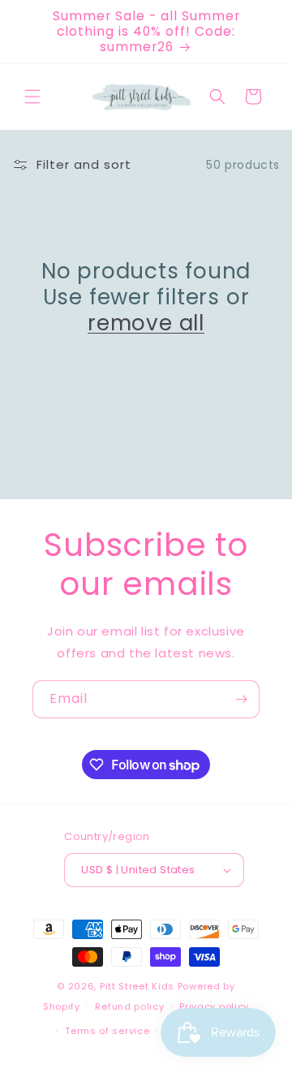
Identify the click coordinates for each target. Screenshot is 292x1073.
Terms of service (107, 1030)
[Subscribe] (241, 699)
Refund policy (129, 1006)
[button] (32, 96)
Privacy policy (214, 1006)
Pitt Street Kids (137, 986)
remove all (146, 323)
